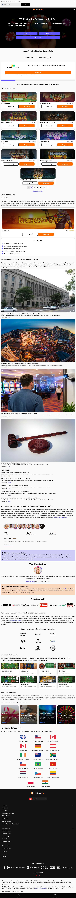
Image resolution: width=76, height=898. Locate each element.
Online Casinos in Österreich (52, 750)
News (36, 37)
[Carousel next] (74, 605)
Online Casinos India (45, 786)
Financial (4, 856)
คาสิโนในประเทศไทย (23, 777)
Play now (27, 106)
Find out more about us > (59, 517)
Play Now (38, 72)
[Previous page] (28, 187)
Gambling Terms (6, 841)
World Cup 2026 (6, 848)
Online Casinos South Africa (52, 759)
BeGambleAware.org (40, 888)
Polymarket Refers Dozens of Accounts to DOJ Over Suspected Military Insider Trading (22, 313)
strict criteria (64, 588)
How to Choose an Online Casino (10, 823)
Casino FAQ (5, 839)
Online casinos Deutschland (38, 750)
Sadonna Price (30, 581)
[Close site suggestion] (74, 2)
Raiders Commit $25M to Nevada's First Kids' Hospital (14, 485)
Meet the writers (7, 545)
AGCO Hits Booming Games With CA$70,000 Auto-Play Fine (16, 463)
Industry (9, 416)
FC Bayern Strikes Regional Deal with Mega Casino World (15, 478)
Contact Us (5, 808)
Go (25, 4)
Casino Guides (6, 828)
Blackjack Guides (6, 831)
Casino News (5, 845)
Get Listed (4, 818)
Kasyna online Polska (30, 786)
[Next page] (47, 187)
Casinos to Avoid (6, 821)
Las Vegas (9, 488)
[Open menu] (2, 9)
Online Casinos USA (38, 741)
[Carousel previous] (1, 605)
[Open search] (74, 9)
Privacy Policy (5, 815)
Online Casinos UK (23, 741)
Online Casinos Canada (53, 741)
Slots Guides (5, 836)
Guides (25, 33)
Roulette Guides (6, 833)
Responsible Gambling (8, 813)
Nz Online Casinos (38, 759)
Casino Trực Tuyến (53, 768)
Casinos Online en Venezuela (52, 777)
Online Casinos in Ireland (23, 759)
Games (48, 33)
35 (44, 187)
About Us (4, 805)
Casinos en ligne (23, 750)
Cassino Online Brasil (38, 768)
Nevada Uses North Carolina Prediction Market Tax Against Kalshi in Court (19, 363)
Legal (9, 317)
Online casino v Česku (38, 777)
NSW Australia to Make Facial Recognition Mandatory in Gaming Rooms (19, 413)
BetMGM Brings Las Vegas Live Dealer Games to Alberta (15, 491)
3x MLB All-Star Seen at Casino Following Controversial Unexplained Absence (20, 498)
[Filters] (2, 88)
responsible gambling (14, 620)
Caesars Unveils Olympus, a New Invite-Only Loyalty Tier (15, 472)
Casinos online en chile (23, 768)
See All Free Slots (38, 191)
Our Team (4, 810)
